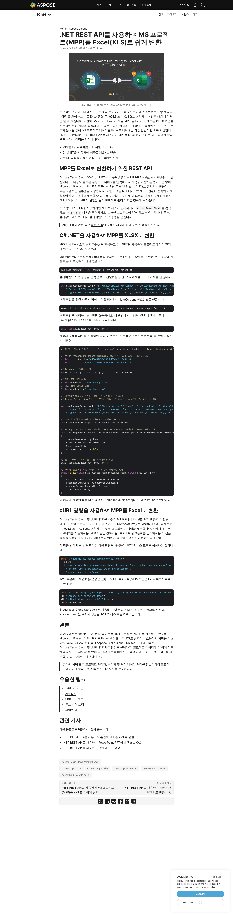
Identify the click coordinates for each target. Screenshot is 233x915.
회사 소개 (146, 4)
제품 (99, 4)
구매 (109, 4)
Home (40, 14)
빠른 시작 (97, 224)
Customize (188, 902)
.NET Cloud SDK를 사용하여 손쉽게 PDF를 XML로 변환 (98, 737)
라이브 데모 (72, 710)
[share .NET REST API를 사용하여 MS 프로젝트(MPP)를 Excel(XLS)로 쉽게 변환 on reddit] (113, 802)
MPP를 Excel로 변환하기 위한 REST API (88, 147)
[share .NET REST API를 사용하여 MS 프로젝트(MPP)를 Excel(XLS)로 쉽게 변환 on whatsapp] (127, 802)
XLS (146, 121)
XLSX (159, 121)
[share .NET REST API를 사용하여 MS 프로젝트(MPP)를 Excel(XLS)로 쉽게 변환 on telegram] (133, 802)
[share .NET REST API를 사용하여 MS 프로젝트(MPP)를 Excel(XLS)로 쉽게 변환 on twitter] (100, 802)
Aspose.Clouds (78, 28)
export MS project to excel (75, 775)
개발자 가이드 (74, 688)
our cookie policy (208, 887)
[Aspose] (43, 5)
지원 (119, 4)
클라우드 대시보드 (71, 217)
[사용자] (195, 5)
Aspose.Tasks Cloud (72, 519)
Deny (213, 902)
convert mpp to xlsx (97, 768)
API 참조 (70, 693)
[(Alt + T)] (49, 14)
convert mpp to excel (154, 768)
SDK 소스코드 (74, 699)
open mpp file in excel (125, 768)
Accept (200, 894)
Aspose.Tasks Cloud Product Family (80, 762)
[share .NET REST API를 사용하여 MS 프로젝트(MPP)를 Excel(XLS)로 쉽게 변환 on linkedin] (107, 802)
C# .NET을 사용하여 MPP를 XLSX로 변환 (89, 152)
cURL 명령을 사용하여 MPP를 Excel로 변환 (90, 158)
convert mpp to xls (71, 768)
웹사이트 (131, 4)
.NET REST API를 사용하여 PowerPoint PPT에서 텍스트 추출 (102, 742)
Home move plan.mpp (119, 500)
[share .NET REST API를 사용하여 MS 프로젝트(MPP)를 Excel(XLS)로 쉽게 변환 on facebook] (120, 802)
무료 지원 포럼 (74, 704)
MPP (64, 116)
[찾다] (203, 5)
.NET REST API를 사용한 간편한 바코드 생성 (91, 748)
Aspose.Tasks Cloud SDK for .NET (82, 177)
